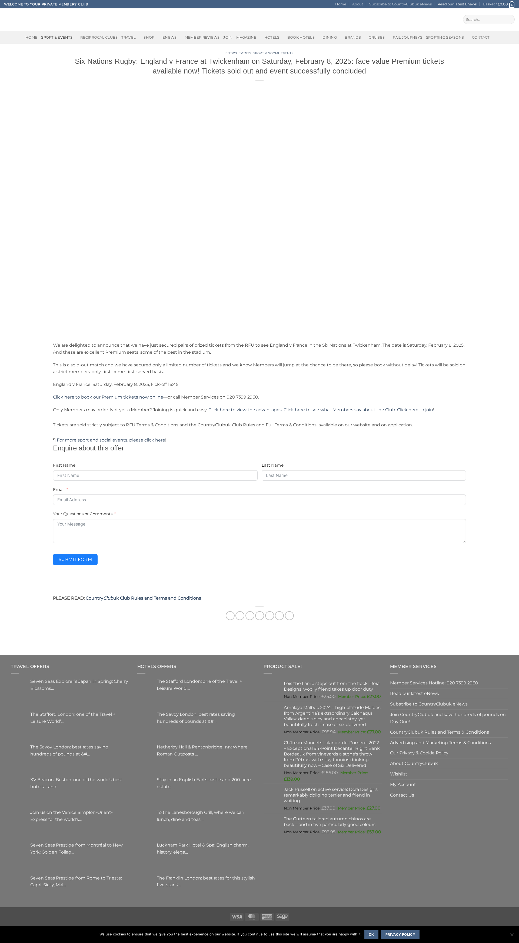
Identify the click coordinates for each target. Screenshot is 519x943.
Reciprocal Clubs (99, 37)
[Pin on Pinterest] (259, 615)
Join (227, 37)
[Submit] (509, 19)
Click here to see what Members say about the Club (339, 409)
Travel (128, 37)
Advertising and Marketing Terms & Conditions (440, 742)
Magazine (246, 37)
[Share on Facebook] (230, 615)
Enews (231, 53)
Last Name (273, 465)
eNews (169, 37)
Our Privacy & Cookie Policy (419, 752)
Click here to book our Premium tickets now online (108, 397)
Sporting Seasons (445, 37)
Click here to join (415, 409)
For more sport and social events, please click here (111, 440)
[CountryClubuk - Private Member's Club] (27, 19)
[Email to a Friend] (249, 615)
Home (340, 4)
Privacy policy (400, 934)
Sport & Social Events (273, 53)
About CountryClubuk (414, 763)
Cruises (377, 37)
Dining (329, 37)
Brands (353, 37)
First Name (64, 465)
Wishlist (398, 774)
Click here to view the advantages (245, 409)
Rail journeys (407, 37)
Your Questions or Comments (82, 513)
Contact (481, 37)
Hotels (272, 37)
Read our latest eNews (414, 693)
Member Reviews (202, 37)
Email (59, 489)
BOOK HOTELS (301, 37)
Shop (149, 37)
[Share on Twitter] (239, 615)
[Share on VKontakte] (269, 615)
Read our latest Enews (457, 4)
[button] (499, 4)
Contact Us (402, 795)
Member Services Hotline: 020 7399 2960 (434, 682)
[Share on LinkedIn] (279, 615)
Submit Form (75, 559)
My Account (403, 784)
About (357, 4)
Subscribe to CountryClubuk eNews (400, 4)
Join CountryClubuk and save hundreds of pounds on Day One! (448, 718)
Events (245, 53)
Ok (371, 934)
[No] (511, 936)
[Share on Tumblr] (289, 615)
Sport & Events (56, 37)
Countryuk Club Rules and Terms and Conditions (143, 598)
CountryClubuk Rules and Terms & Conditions (439, 732)
